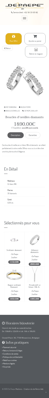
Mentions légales (9, 363)
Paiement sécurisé (9, 347)
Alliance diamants (34, 251)
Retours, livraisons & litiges (12, 350)
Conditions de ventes (10, 354)
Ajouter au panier (35, 41)
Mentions (19, 389)
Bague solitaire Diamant (14, 286)
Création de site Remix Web (33, 389)
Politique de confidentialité (12, 357)
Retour (8, 48)
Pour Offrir (14, 41)
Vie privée (6, 367)
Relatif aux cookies (10, 360)
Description (15, 135)
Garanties (33, 135)
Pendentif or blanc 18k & (35, 286)
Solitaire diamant (14, 250)
